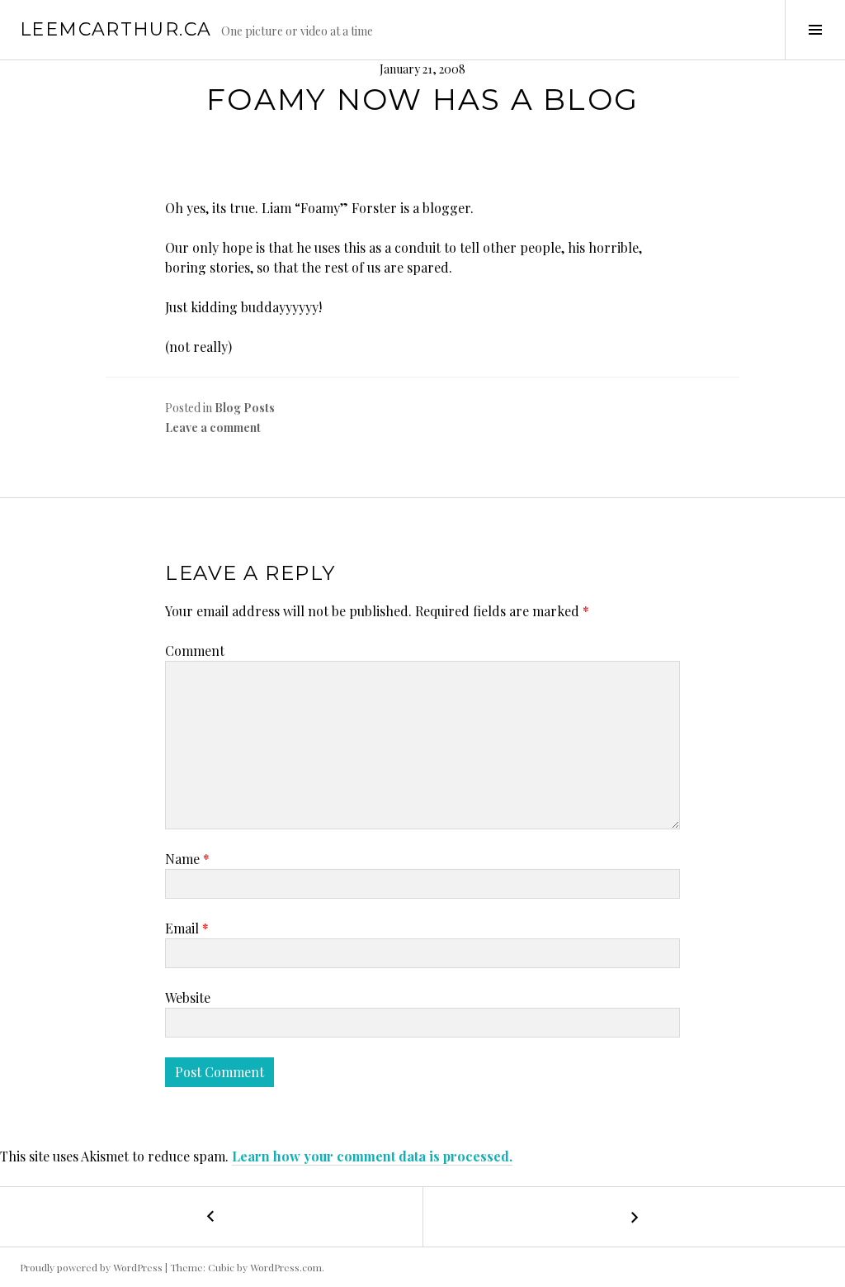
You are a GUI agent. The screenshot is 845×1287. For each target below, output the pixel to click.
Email (187, 928)
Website (187, 997)
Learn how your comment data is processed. (372, 1156)
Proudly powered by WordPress (91, 1267)
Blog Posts (245, 408)
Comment (194, 650)
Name (187, 858)
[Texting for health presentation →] (633, 1217)
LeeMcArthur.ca (115, 29)
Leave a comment (213, 427)
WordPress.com (286, 1267)
